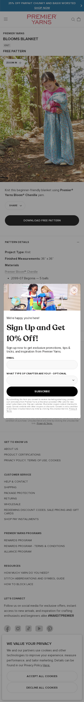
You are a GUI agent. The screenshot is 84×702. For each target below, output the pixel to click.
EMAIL (10, 357)
